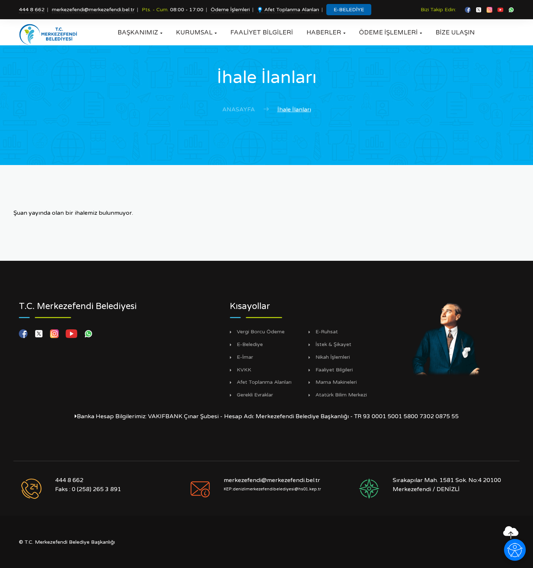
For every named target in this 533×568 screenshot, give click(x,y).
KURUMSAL (196, 32)
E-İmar (245, 357)
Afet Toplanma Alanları (291, 10)
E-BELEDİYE (349, 10)
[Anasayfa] (50, 34)
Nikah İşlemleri (332, 357)
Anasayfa (238, 109)
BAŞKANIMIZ (139, 32)
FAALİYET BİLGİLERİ (261, 32)
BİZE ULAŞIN (455, 32)
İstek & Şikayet (333, 344)
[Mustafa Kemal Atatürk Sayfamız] (446, 338)
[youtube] (501, 10)
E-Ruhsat (326, 332)
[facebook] (468, 10)
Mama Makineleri (336, 382)
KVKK (244, 370)
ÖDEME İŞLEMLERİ (390, 32)
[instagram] (490, 10)
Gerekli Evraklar (255, 395)
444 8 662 (32, 10)
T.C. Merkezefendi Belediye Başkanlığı (70, 542)
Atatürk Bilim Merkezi (341, 395)
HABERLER (326, 32)
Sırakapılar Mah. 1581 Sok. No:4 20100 (447, 480)
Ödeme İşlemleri (230, 10)
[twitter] (479, 10)
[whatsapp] (511, 10)
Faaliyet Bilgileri (334, 370)
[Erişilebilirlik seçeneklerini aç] (515, 550)
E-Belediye (250, 344)
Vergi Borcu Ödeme (261, 332)
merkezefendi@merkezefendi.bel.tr (93, 10)
